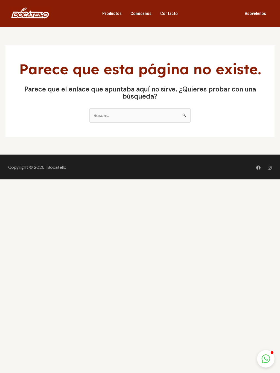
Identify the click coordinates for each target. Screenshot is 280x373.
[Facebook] (258, 167)
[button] (266, 359)
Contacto (169, 13)
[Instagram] (269, 167)
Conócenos (140, 13)
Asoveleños (255, 13)
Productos (112, 13)
